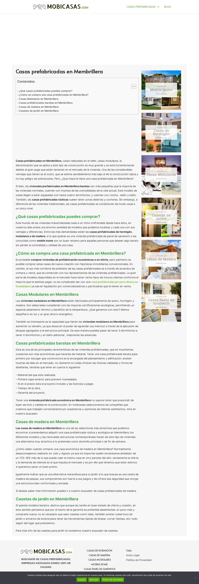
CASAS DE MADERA (99, 555)
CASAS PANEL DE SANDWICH (99, 569)
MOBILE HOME (99, 564)
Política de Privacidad (139, 560)
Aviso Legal (133, 555)
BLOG (167, 6)
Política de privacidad (113, 579)
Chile (129, 550)
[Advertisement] (99, 35)
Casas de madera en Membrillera (39, 106)
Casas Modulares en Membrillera (38, 98)
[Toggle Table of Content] (132, 86)
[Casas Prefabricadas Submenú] (158, 7)
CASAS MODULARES (99, 559)
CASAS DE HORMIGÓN (99, 550)
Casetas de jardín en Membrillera (39, 110)
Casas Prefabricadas (141, 6)
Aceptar (81, 579)
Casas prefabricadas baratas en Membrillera (46, 102)
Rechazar (94, 579)
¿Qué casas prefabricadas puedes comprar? (45, 90)
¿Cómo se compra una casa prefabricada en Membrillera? (53, 94)
